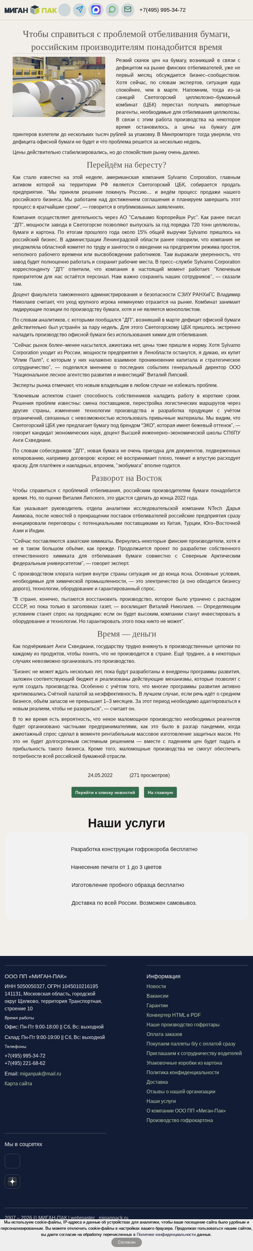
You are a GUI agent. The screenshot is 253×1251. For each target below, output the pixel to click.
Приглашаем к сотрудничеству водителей (194, 1053)
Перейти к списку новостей (105, 792)
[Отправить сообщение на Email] (127, 10)
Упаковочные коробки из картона (184, 1063)
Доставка (157, 1082)
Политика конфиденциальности (183, 1072)
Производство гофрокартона (180, 1120)
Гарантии (157, 1005)
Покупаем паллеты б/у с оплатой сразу (191, 1043)
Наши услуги (161, 1101)
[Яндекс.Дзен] (12, 1181)
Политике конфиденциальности (166, 1234)
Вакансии (157, 996)
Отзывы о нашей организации (181, 1091)
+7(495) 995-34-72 (162, 10)
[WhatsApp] (112, 10)
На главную (160, 792)
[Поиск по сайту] (64, 9)
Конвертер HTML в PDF (174, 1015)
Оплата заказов (164, 1034)
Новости (156, 986)
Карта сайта (18, 1083)
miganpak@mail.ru (40, 1073)
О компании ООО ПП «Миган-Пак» (186, 1110)
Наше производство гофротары (183, 1024)
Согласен (126, 1242)
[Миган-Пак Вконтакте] (12, 1161)
